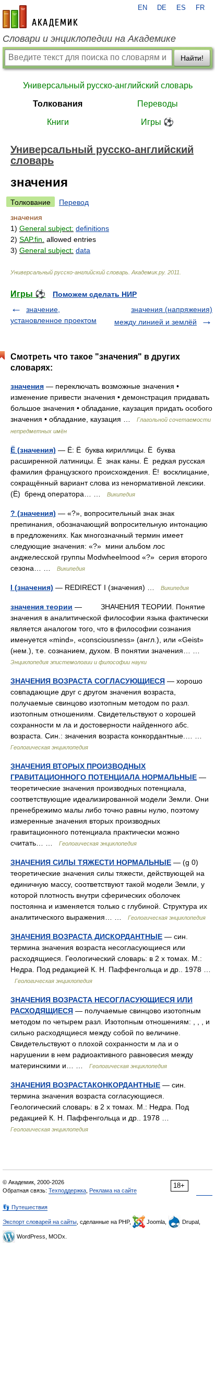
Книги (58, 122)
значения (27, 386)
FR (200, 7)
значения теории (41, 607)
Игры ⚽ (157, 122)
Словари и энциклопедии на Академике (89, 38)
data (83, 250)
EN (142, 7)
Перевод (74, 202)
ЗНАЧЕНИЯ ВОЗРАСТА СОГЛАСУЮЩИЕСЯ (87, 681)
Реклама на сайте (113, 1190)
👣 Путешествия (25, 1207)
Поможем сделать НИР (95, 294)
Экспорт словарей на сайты (40, 1222)
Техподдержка (67, 1190)
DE (161, 7)
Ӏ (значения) (31, 587)
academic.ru (40, 16)
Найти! (192, 58)
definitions (92, 228)
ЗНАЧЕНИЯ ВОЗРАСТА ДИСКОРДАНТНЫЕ (86, 936)
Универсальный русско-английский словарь (108, 85)
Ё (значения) (33, 450)
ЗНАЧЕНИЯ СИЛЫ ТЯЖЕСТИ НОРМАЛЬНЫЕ (90, 862)
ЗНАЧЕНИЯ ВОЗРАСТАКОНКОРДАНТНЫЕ (85, 1085)
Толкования (57, 103)
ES (181, 7)
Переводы (157, 103)
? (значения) (33, 513)
